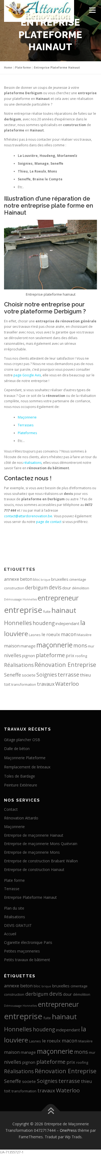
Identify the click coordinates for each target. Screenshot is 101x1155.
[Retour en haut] (50, 1111)
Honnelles (18, 623)
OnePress (68, 1130)
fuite (47, 611)
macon (68, 634)
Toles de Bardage (19, 776)
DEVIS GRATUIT (18, 925)
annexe (11, 579)
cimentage (77, 579)
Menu (92, 10)
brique (45, 580)
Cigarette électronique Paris (28, 942)
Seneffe (12, 674)
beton (26, 579)
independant (67, 623)
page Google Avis (27, 375)
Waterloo (67, 683)
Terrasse (11, 888)
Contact (11, 809)
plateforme (50, 655)
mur (91, 646)
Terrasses (25, 425)
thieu (85, 675)
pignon (28, 655)
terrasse (68, 674)
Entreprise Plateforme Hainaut (30, 897)
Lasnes (35, 634)
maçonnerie (54, 644)
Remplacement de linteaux (27, 766)
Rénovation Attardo (21, 817)
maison (12, 646)
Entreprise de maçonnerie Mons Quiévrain (40, 843)
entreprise (23, 609)
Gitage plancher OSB (22, 739)
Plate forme (23, 67)
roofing (81, 655)
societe (29, 675)
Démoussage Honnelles (20, 599)
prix (70, 655)
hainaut (63, 610)
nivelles (12, 655)
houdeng (44, 623)
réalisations (32, 462)
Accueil (10, 933)
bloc (36, 579)
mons (80, 645)
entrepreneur (58, 597)
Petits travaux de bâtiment (27, 959)
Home (8, 67)
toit (7, 684)
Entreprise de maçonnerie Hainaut (33, 835)
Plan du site (14, 908)
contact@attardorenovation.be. (28, 516)
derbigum (36, 587)
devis (55, 587)
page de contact (48, 521)
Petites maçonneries (22, 951)
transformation (23, 684)
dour (66, 587)
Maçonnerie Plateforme (25, 757)
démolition (80, 588)
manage (28, 646)
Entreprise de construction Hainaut (34, 869)
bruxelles (59, 579)
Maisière (84, 634)
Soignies (46, 674)
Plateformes (27, 433)
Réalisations (19, 664)
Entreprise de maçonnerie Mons (32, 852)
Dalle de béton (17, 748)
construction (14, 588)
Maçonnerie (27, 417)
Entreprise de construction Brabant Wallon (41, 860)
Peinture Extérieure (20, 785)
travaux (45, 684)
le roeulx (50, 634)
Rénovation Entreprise (65, 664)
